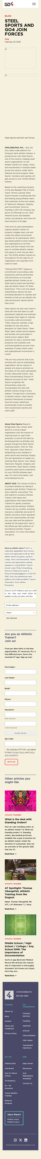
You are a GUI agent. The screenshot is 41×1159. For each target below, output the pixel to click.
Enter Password (10, 718)
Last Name (10, 678)
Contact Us (27, 1083)
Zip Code (9, 739)
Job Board (9, 1068)
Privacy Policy (19, 752)
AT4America (10, 1081)
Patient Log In (13, 1122)
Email (8, 688)
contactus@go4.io (24, 992)
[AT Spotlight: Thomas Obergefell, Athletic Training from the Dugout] (20, 869)
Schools (26, 1031)
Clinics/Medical (29, 1035)
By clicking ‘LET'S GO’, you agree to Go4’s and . (20, 752)
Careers (8, 1021)
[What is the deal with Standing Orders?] (20, 801)
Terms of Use (30, 1145)
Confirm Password (11, 727)
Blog (7, 1016)
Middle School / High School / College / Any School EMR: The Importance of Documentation (19, 949)
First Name (10, 667)
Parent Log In (13, 1119)
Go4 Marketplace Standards (28, 1075)
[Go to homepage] (9, 4)
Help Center (28, 1063)
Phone (8, 699)
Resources (27, 1068)
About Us (9, 1011)
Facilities (26, 1021)
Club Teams (27, 1040)
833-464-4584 (22, 996)
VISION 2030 (10, 1063)
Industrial (26, 1026)
